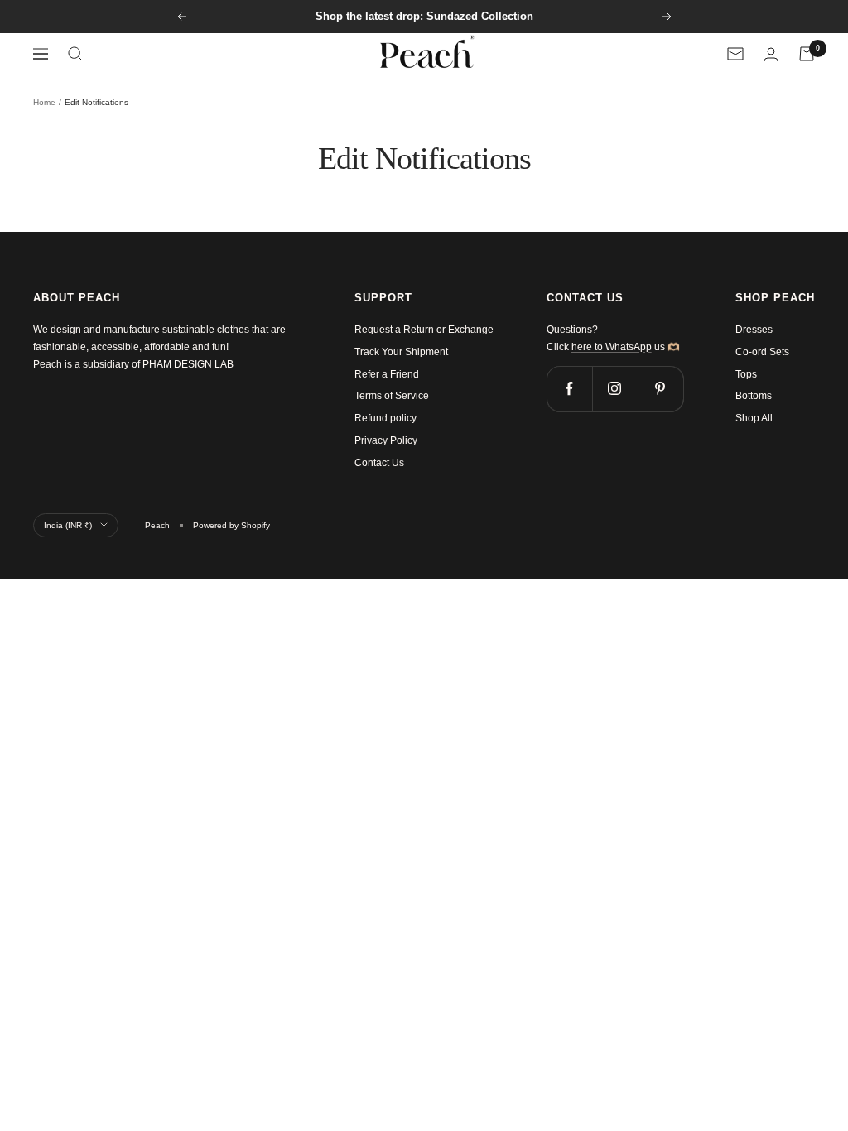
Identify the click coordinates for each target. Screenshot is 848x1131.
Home (44, 102)
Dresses (754, 329)
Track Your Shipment (401, 352)
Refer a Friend (386, 374)
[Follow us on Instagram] (615, 388)
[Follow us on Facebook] (569, 388)
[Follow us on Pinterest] (660, 388)
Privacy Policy (385, 440)
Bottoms (753, 396)
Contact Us (379, 463)
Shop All (754, 418)
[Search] (75, 53)
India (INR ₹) (68, 525)
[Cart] (806, 53)
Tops (746, 374)
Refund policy (385, 418)
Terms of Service (391, 396)
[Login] (771, 54)
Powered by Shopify (231, 525)
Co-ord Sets (762, 352)
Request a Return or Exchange (424, 329)
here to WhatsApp (611, 347)
